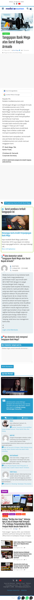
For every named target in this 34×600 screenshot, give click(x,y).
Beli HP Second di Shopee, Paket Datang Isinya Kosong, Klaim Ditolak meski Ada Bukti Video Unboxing (17, 449)
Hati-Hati (5, 514)
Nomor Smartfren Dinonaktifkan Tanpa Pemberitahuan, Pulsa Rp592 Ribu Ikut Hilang (17, 429)
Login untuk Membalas (10, 330)
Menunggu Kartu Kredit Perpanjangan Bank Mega (16, 234)
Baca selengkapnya (8, 249)
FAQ (20, 585)
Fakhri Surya (13, 472)
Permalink (15, 270)
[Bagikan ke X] (23, 597)
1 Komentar (26, 50)
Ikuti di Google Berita (11, 91)
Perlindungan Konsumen (12, 585)
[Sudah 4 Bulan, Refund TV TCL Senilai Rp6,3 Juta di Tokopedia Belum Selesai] (7, 541)
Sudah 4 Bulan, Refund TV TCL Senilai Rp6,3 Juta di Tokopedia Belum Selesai (22, 543)
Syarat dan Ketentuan (9, 583)
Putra (11, 421)
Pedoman (28, 583)
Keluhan (19, 514)
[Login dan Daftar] (30, 8)
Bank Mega (16, 50)
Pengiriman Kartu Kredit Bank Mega (13, 52)
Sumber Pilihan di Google (13, 94)
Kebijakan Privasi (20, 583)
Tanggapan (6, 33)
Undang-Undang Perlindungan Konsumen (15, 408)
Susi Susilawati (14, 455)
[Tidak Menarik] (3, 327)
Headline (12, 514)
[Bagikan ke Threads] (31, 597)
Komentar (10, 418)
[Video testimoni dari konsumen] (17, 386)
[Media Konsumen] (15, 8)
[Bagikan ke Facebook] (19, 597)
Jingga (16, 529)
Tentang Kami (25, 585)
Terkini (26, 418)
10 (26, 559)
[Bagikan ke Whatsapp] (27, 597)
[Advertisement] (17, 71)
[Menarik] (3, 325)
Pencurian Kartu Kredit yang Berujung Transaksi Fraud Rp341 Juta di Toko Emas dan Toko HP (22, 566)
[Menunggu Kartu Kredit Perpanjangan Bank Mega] (15, 216)
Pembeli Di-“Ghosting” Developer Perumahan (17, 484)
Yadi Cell (12, 435)
